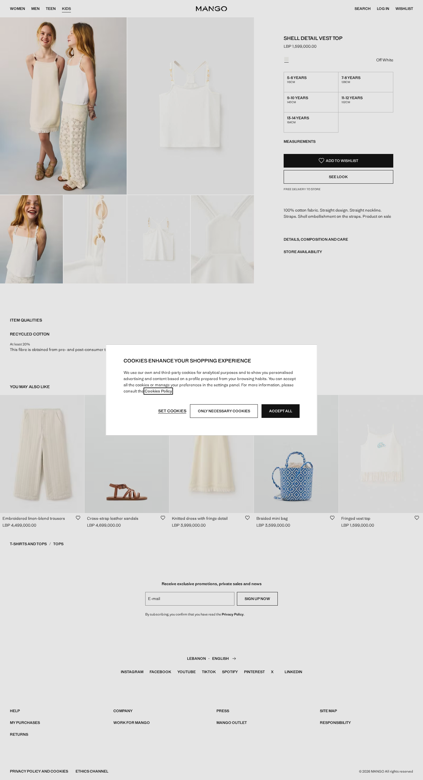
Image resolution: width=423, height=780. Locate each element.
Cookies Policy (158, 391)
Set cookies (172, 411)
